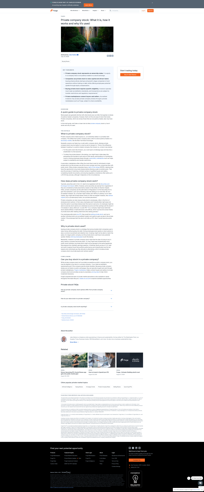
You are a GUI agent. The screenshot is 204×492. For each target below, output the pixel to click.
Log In (143, 10)
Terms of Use (115, 461)
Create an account (84, 278)
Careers (102, 461)
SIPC (59, 472)
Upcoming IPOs (128, 386)
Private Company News (104, 386)
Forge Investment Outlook (71, 461)
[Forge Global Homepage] (54, 10)
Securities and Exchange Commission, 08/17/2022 (73, 313)
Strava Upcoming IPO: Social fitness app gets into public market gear (73, 373)
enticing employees (76, 237)
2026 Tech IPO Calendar (70, 463)
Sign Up (150, 10)
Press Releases (103, 455)
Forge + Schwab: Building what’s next (128, 372)
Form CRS (114, 458)
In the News (103, 458)
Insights (63, 16)
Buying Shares (65, 61)
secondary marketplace (97, 158)
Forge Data (53, 461)
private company (96, 123)
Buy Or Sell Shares (130, 74)
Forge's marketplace (80, 270)
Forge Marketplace (55, 455)
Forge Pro (52, 458)
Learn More (88, 5)
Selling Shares (117, 386)
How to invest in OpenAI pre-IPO (99, 372)
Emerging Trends (90, 386)
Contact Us (136, 460)
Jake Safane (73, 54)
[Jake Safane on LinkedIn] (77, 54)
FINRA (56, 472)
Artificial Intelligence (67, 386)
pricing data (95, 272)
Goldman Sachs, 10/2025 (68, 319)
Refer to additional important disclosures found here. (62, 487)
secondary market (66, 140)
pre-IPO (79, 214)
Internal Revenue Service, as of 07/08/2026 (72, 315)
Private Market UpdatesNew (72, 458)
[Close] (202, 489)
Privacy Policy (115, 463)
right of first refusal (94, 167)
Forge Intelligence (90, 461)
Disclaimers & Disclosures (118, 455)
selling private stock (97, 214)
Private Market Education (70, 455)
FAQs (101, 463)
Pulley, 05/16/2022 (66, 317)
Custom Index (53, 463)
